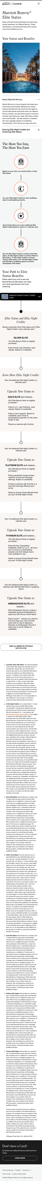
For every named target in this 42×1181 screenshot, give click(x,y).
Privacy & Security (7, 1170)
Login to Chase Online (19, 1174)
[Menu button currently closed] (39, 3)
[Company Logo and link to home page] (11, 5)
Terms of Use (6, 1174)
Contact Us (26, 1170)
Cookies (18, 1170)
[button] (12, 99)
